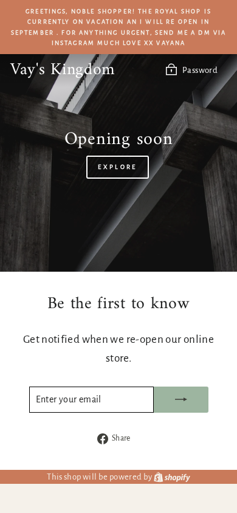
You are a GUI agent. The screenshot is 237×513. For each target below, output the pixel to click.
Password (200, 70)
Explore (117, 167)
